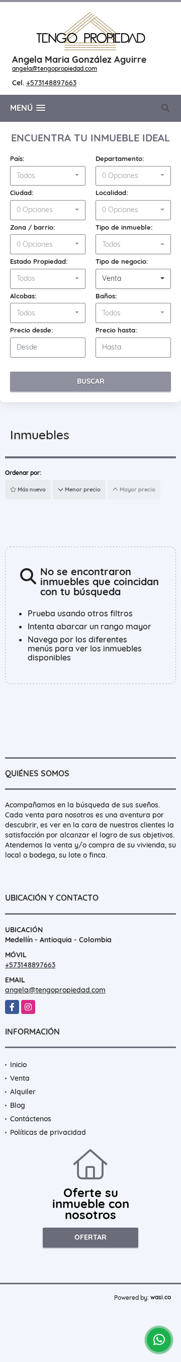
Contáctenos (30, 1118)
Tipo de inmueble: (124, 227)
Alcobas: (23, 296)
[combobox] (47, 176)
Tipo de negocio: (122, 261)
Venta (20, 1078)
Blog (17, 1105)
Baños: (106, 296)
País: (17, 158)
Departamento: (120, 158)
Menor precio (82, 489)
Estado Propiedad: (39, 261)
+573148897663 (51, 82)
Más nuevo (31, 489)
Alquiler (23, 1091)
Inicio (18, 1064)
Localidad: (112, 193)
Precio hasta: (116, 330)
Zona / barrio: (32, 227)
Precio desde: (31, 330)
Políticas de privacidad (48, 1132)
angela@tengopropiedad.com (54, 68)
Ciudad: (22, 193)
